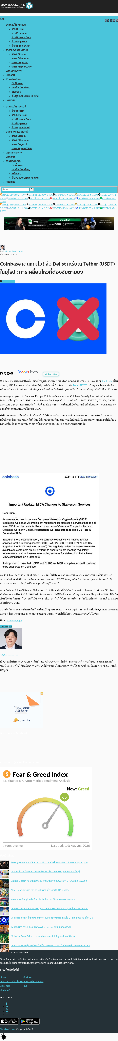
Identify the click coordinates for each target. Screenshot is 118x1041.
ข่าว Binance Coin (21, 37)
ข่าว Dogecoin (19, 42)
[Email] (7, 1014)
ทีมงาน (3, 977)
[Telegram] (8, 374)
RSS (25, 986)
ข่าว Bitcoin (18, 29)
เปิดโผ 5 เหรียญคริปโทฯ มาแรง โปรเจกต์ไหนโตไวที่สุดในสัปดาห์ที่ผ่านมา (44, 936)
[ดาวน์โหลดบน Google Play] (30, 1021)
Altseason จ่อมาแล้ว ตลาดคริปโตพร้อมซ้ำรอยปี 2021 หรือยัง (40, 890)
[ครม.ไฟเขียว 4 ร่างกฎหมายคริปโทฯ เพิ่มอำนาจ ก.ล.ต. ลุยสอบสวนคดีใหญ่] (4, 874)
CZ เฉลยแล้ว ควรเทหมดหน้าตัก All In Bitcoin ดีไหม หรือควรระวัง (41, 927)
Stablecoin (106, 381)
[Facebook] (1, 374)
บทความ (10, 75)
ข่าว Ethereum (19, 33)
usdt (10, 626)
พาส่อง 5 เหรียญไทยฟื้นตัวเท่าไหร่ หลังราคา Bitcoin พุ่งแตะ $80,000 (43, 899)
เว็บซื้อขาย (17, 83)
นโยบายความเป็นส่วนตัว (11, 981)
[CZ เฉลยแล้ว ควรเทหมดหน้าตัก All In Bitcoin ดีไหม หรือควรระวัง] (4, 929)
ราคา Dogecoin (20, 62)
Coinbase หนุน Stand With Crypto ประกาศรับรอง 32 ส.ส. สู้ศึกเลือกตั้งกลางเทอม (49, 908)
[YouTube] (12, 374)
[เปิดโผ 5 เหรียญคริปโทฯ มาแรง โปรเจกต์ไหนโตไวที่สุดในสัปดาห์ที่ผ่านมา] (4, 939)
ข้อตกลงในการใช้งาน (33, 981)
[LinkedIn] (7, 1006)
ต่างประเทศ (8, 281)
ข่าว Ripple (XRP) (21, 46)
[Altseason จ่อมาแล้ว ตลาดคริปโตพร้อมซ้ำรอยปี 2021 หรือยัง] (4, 892)
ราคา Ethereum (20, 58)
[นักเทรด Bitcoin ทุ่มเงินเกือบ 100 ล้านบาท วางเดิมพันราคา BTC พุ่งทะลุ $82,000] (4, 883)
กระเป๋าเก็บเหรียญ (21, 88)
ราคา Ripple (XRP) (22, 67)
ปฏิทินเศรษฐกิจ (14, 71)
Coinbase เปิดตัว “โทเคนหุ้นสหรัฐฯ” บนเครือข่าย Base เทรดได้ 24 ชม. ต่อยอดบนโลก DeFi (52, 918)
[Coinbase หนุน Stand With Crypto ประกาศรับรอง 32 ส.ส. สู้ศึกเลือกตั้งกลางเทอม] (4, 911)
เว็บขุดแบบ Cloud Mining (25, 96)
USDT (83, 385)
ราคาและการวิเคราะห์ (17, 50)
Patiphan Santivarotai (13, 251)
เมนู (2, 18)
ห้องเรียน (11, 100)
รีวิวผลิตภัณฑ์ (13, 79)
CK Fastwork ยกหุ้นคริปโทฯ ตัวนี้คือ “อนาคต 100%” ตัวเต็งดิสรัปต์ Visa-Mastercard (50, 945)
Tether (76, 385)
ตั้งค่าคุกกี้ (5, 990)
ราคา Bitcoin (19, 54)
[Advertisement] (59, 449)
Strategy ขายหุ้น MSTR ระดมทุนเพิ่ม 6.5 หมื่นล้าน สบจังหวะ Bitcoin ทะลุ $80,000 (49, 862)
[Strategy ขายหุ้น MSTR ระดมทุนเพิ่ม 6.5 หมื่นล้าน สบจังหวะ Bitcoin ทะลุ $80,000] (4, 865)
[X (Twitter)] (7, 1009)
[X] (5, 374)
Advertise (5, 986)
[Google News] (28, 374)
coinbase (4, 626)
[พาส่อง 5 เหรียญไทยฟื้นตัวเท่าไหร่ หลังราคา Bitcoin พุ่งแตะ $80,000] (4, 902)
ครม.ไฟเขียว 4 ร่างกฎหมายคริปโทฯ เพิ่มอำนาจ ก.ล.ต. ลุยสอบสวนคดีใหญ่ (45, 872)
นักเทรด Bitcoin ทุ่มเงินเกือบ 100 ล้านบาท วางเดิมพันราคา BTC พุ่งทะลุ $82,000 (49, 881)
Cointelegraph (14, 620)
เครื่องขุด (16, 92)
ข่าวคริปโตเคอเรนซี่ (16, 25)
